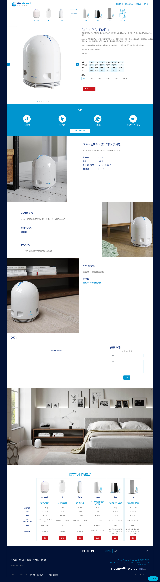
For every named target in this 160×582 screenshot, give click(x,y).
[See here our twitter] (92, 551)
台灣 (115, 551)
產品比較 (138, 4)
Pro (110, 20)
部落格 (146, 4)
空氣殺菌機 (119, 4)
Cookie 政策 (48, 575)
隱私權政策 (39, 575)
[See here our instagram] (88, 551)
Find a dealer (89, 89)
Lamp (85, 20)
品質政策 (55, 575)
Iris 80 (108, 79)
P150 (116, 79)
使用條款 (32, 575)
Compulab (146, 575)
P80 (99, 79)
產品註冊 (43, 560)
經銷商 (29, 560)
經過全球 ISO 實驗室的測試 (92, 283)
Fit (49, 20)
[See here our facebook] (83, 551)
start (76, 463)
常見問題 (14, 560)
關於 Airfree (129, 4)
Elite (98, 20)
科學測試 (36, 560)
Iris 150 (125, 79)
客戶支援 (21, 560)
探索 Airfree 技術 (80, 130)
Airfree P (36, 20)
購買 (45, 538)
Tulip (61, 20)
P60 (92, 79)
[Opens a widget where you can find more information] (153, 578)
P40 (84, 79)
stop (84, 463)
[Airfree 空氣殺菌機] (21, 3)
